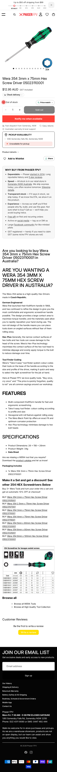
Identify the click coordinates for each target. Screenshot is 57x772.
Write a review (28, 632)
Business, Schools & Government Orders (19, 699)
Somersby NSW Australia (20, 184)
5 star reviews (35, 177)
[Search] (14, 14)
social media (23, 220)
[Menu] (3, 14)
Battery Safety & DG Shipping (14, 695)
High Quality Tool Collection (37, 607)
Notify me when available (28, 118)
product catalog (23, 460)
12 (43, 68)
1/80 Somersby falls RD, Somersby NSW (25, 139)
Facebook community (24, 224)
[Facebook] (26, 752)
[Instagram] (31, 752)
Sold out (39, 110)
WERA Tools (30, 603)
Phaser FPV (32, 746)
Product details (9, 152)
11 (40, 68)
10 (38, 68)
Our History (7, 683)
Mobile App (7, 702)
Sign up (28, 675)
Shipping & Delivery (10, 687)
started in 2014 (37, 174)
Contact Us (7, 706)
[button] (24, 80)
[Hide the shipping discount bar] (51, 5)
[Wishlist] (47, 14)
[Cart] (53, 14)
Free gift (12, 216)
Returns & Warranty (10, 691)
